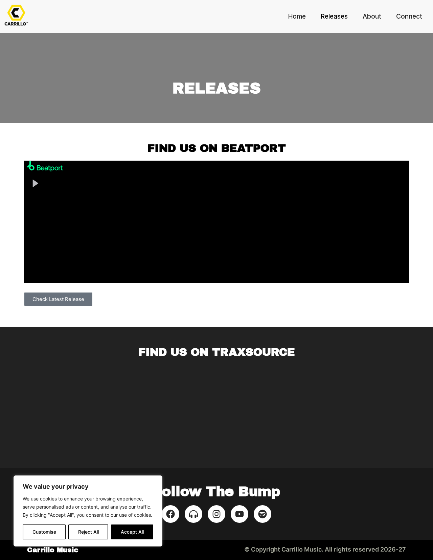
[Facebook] (170, 514)
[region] (88, 510)
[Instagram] (216, 514)
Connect (409, 16)
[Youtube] (239, 514)
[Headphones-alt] (193, 514)
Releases (334, 16)
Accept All (132, 532)
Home (297, 16)
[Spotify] (262, 514)
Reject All (88, 532)
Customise (44, 532)
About (372, 16)
